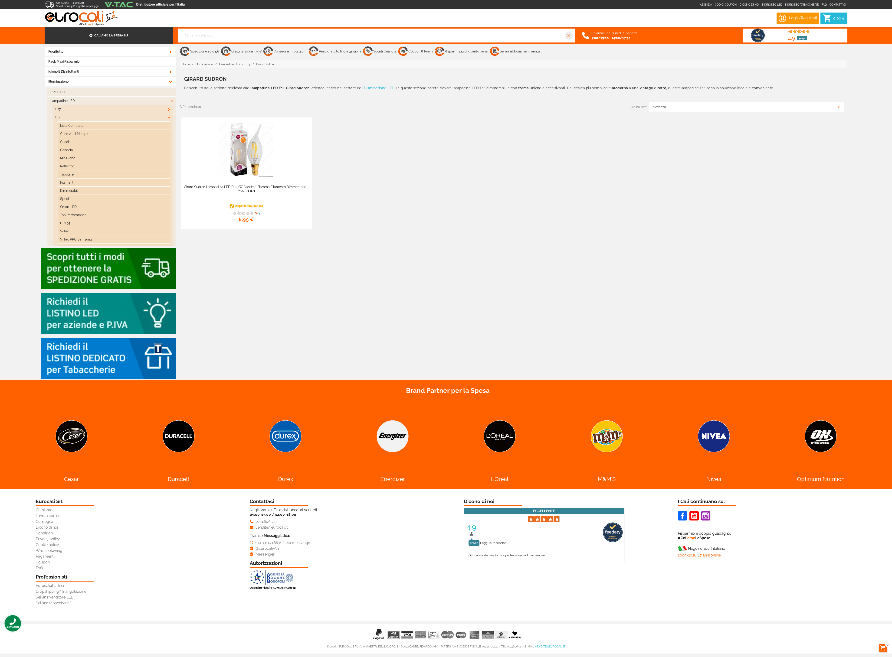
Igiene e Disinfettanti (63, 71)
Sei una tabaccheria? (53, 603)
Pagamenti (45, 556)
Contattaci (838, 4)
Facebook (682, 515)
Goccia (65, 142)
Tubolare (67, 174)
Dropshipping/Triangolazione (61, 591)
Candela (66, 150)
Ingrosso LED (772, 4)
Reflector (67, 166)
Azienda (706, 4)
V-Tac (64, 231)
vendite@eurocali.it (550, 646)
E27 (58, 109)
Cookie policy (47, 545)
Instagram (705, 515)
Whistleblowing (49, 550)
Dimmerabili (69, 190)
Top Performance (73, 215)
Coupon (43, 562)
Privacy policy (48, 539)
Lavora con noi (48, 516)
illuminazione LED (379, 88)
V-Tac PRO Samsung (76, 239)
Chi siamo (44, 510)
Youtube (694, 515)
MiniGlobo (67, 158)
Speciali (66, 199)
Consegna (44, 521)
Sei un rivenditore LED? (55, 597)
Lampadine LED (62, 101)
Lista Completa (71, 125)
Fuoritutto (55, 51)
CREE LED (58, 92)
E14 (58, 117)
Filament (66, 182)
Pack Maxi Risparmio (63, 61)
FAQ (39, 568)
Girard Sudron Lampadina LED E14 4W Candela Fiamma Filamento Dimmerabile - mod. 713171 (246, 188)
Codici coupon (726, 4)
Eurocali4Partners (51, 585)
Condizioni (44, 533)
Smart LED (68, 207)
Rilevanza (746, 107)
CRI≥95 (65, 223)
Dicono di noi (749, 4)
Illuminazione (58, 81)
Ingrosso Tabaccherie (802, 4)
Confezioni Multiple (74, 134)
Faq (824, 4)
